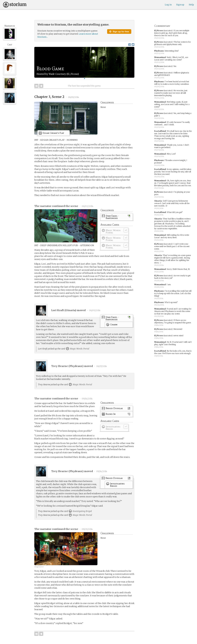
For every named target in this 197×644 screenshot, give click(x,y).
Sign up (180, 4)
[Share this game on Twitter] (133, 44)
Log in (168, 4)
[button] (84, 78)
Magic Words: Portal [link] (79, 348)
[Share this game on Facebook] (129, 44)
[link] (53, 133)
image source (39, 567)
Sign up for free (120, 31)
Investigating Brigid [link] (82, 511)
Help (191, 4)
